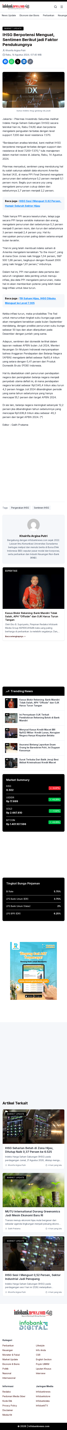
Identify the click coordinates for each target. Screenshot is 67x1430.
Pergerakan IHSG (20, 507)
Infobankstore (43, 1396)
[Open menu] (62, 7)
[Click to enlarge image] (33, 90)
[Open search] (55, 7)
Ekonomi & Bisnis (11, 1364)
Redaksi (6, 1391)
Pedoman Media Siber (13, 1396)
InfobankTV (42, 1405)
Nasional (6, 1373)
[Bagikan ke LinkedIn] (24, 61)
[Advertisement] (33, 465)
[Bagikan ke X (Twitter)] (18, 61)
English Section (44, 1359)
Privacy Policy (9, 1405)
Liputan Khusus (43, 1368)
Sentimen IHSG (41, 507)
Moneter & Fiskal (11, 1354)
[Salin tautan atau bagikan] (30, 61)
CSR (38, 1354)
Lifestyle (40, 1345)
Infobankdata (43, 1401)
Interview (40, 1373)
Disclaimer (7, 1410)
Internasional (8, 1378)
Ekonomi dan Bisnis (29, 15)
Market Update (13, 28)
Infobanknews (43, 1391)
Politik (5, 1368)
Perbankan (48, 15)
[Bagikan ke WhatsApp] (11, 61)
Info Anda (41, 1350)
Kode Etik (7, 1401)
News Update (9, 15)
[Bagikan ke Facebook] (5, 61)
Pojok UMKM (42, 1364)
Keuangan (7, 1350)
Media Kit (7, 1414)
